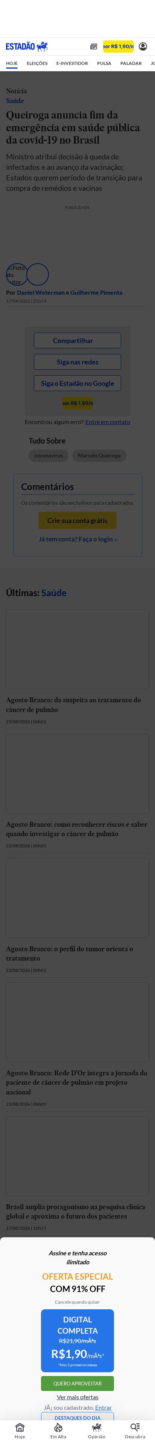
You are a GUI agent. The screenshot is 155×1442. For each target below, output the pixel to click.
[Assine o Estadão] (118, 46)
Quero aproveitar (77, 1384)
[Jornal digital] (94, 46)
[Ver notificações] (143, 46)
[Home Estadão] (26, 46)
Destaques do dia (77, 1418)
